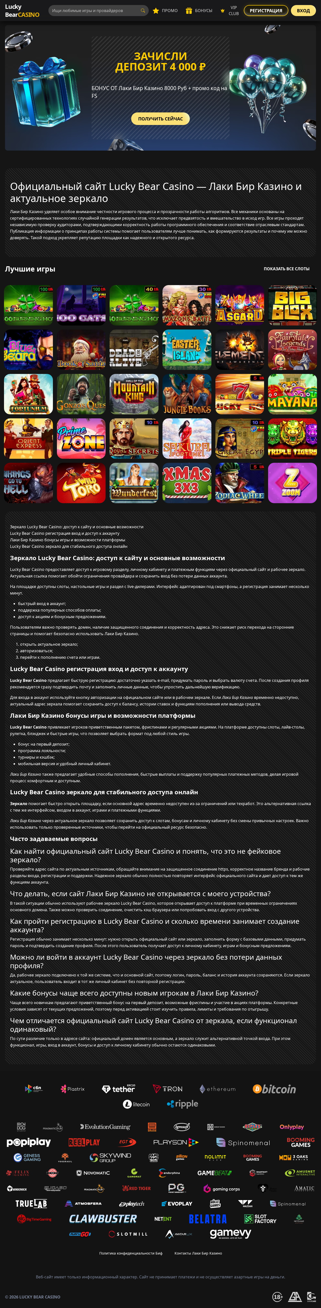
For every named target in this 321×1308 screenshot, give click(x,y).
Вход (303, 11)
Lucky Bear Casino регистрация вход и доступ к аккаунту (64, 533)
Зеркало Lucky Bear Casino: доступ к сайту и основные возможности (76, 527)
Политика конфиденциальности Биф (131, 1253)
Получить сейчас (160, 119)
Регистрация (266, 11)
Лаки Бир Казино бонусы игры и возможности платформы (67, 540)
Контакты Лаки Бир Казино (198, 1253)
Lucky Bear (22, 10)
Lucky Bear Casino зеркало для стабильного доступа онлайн (68, 546)
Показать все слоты (287, 269)
